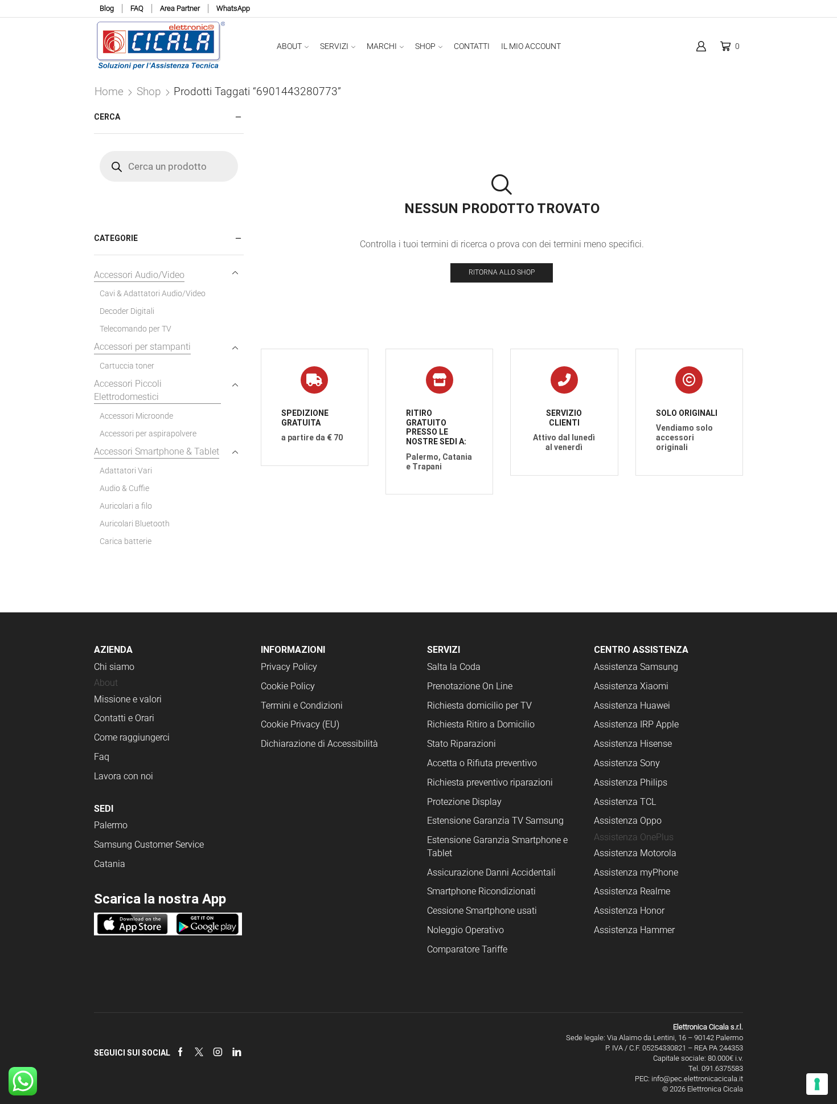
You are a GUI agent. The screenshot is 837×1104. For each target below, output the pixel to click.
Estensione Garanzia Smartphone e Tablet (497, 846)
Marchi (382, 46)
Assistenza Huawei (632, 705)
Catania (109, 863)
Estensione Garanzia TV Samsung (495, 820)
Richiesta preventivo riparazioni (490, 782)
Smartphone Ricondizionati (481, 891)
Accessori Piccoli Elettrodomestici (128, 390)
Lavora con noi (123, 776)
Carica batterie (125, 541)
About (289, 46)
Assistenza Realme (632, 891)
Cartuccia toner (127, 365)
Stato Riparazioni (461, 743)
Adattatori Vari (126, 470)
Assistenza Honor (629, 910)
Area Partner (180, 8)
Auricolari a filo (126, 505)
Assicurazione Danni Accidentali (491, 872)
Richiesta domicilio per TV (479, 705)
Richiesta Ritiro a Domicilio (481, 724)
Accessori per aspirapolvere (148, 433)
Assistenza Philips (630, 782)
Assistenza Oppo (628, 820)
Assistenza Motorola (635, 853)
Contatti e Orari (124, 718)
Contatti (472, 46)
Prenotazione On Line (471, 686)
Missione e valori (128, 699)
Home (109, 91)
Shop (425, 46)
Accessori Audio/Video (139, 274)
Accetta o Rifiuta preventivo (482, 763)
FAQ (136, 8)
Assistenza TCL (625, 801)
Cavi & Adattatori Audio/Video (153, 293)
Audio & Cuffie (124, 488)
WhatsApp (233, 8)
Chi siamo (114, 666)
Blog (107, 8)
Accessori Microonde (136, 415)
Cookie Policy (288, 686)
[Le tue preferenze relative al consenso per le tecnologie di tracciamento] (817, 1084)
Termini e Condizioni (302, 705)
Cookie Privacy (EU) (300, 724)
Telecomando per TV (135, 328)
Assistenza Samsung (636, 666)
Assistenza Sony (627, 763)
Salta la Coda (454, 666)
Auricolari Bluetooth (135, 523)
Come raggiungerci (132, 737)
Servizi (334, 46)
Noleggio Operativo (465, 930)
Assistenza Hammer (634, 930)
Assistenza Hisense (633, 743)
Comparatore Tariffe (467, 949)
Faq (101, 756)
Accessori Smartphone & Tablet (156, 451)
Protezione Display (464, 801)
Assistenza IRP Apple (636, 724)
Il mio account (531, 46)
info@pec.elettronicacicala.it (697, 1078)
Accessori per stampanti (142, 346)
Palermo (111, 825)
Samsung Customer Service (149, 844)
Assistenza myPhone (636, 872)
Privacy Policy (289, 666)
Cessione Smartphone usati (482, 910)
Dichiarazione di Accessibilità (319, 743)
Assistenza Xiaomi (631, 686)
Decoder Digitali (127, 311)
